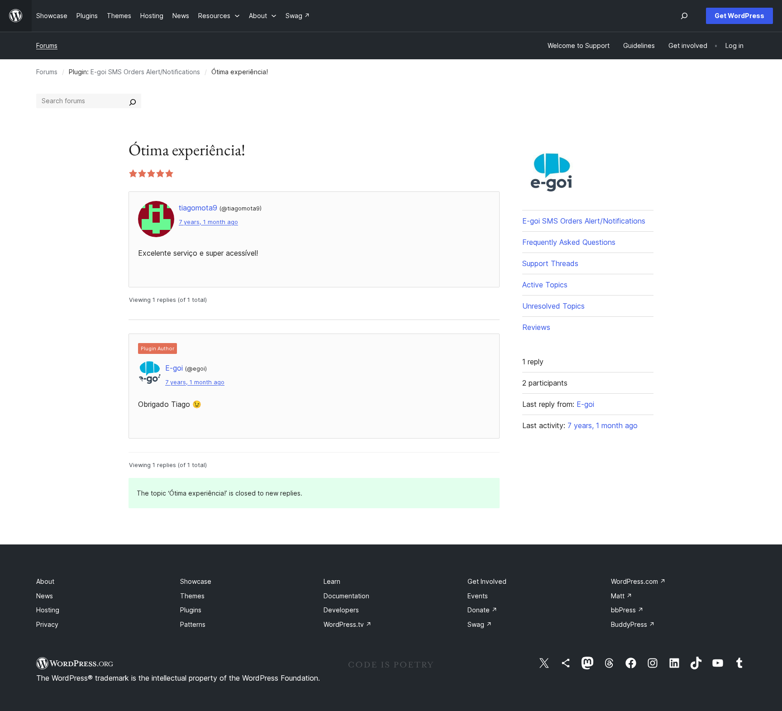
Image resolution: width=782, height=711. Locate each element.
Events (477, 596)
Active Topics (544, 284)
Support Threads (550, 263)
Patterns (192, 624)
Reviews (536, 327)
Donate (482, 610)
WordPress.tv (348, 624)
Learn (332, 581)
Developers (341, 610)
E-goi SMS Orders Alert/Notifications (145, 72)
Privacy (47, 624)
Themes (192, 596)
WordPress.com (638, 581)
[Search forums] (132, 101)
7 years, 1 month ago (208, 222)
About (45, 581)
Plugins (190, 610)
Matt (621, 596)
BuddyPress (633, 624)
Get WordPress (739, 15)
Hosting (47, 610)
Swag (479, 624)
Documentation (346, 596)
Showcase (195, 581)
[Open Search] (684, 16)
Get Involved (486, 581)
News (44, 596)
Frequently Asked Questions (568, 242)
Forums (46, 45)
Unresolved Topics (553, 305)
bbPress (627, 610)
